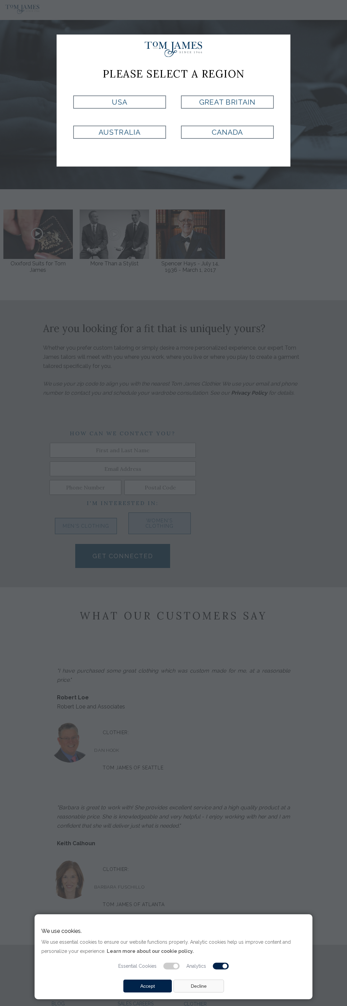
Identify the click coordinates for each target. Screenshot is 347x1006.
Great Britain (227, 102)
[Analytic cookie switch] (221, 966)
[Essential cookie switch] (171, 966)
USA (119, 102)
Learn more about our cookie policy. (150, 951)
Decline (199, 986)
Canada (227, 132)
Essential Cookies (137, 966)
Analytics (196, 966)
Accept (147, 986)
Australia (119, 132)
